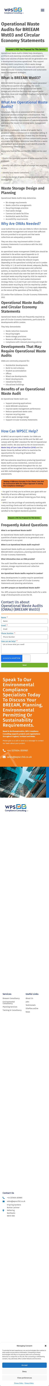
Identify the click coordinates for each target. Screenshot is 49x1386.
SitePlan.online (32, 1008)
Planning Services (10, 1007)
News (28, 1012)
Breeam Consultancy (11, 998)
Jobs (27, 1002)
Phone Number (7, 633)
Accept (25, 1365)
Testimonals (31, 1005)
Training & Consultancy (12, 1010)
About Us (29, 998)
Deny (24, 1371)
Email (3, 626)
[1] (40, 290)
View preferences (24, 1378)
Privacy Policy (18, 1383)
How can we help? (8, 641)
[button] (45, 1346)
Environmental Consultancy (9, 1003)
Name (3, 618)
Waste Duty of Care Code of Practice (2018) (18, 447)
